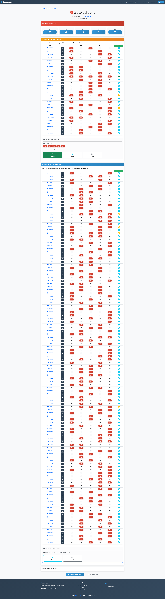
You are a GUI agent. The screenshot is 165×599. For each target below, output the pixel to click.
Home (43, 8)
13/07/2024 (50, 271)
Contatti (44, 588)
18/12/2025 (50, 498)
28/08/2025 (50, 435)
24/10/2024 (50, 315)
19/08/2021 (50, 63)
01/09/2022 (54, 8)
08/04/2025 (50, 378)
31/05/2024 (50, 111)
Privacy (50, 588)
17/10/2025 (50, 463)
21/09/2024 (50, 302)
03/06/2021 (50, 57)
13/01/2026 (50, 510)
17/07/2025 (50, 422)
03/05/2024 (50, 230)
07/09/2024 (50, 120)
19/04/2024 (50, 223)
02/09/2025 (50, 444)
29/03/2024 (50, 211)
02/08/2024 (50, 117)
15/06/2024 (50, 258)
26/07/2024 (50, 274)
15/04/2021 (50, 51)
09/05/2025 (50, 394)
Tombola (83, 589)
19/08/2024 (50, 293)
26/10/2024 (50, 318)
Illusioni (122, 2)
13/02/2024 (50, 192)
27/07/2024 (50, 277)
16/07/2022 (50, 73)
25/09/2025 (50, 450)
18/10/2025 (50, 469)
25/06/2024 (50, 264)
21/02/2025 (50, 368)
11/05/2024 (50, 233)
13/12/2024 (50, 343)
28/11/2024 (50, 337)
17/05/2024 (50, 236)
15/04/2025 (50, 384)
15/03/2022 (50, 67)
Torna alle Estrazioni (75, 574)
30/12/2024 (50, 359)
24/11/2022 (50, 82)
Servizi (144, 2)
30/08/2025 (50, 441)
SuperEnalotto (153, 2)
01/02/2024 (50, 189)
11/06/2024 (50, 114)
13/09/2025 (50, 447)
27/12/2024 (50, 346)
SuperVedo (7, 2)
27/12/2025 (50, 504)
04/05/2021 (50, 54)
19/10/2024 (50, 312)
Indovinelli (130, 2)
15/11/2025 (50, 485)
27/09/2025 (50, 457)
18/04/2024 (50, 220)
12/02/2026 (50, 130)
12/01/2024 (50, 176)
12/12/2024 (50, 340)
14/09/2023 (50, 98)
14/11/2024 (50, 327)
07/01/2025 (50, 362)
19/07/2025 (50, 428)
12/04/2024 (50, 217)
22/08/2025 (50, 431)
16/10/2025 (50, 460)
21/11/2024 (50, 331)
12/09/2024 (50, 299)
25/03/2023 (50, 89)
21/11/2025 (50, 495)
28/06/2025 (50, 416)
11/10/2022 (50, 79)
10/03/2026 (50, 539)
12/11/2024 (50, 324)
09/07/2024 (50, 267)
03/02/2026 (50, 520)
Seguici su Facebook (111, 584)
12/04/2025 (50, 381)
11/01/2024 (50, 173)
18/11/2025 (50, 491)
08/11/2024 (50, 321)
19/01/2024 (50, 101)
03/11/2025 (50, 126)
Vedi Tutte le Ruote (92, 574)
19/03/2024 (50, 207)
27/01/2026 (50, 517)
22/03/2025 (50, 375)
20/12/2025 (50, 501)
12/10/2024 (50, 308)
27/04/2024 (50, 108)
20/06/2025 (50, 413)
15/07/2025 (50, 419)
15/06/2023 (50, 95)
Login (56, 588)
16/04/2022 (50, 70)
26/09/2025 (50, 454)
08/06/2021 (50, 60)
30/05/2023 (50, 92)
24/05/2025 (50, 403)
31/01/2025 (50, 365)
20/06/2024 (50, 261)
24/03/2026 (50, 542)
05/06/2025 (50, 406)
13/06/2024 (50, 255)
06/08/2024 (50, 286)
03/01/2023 (50, 85)
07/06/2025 (50, 409)
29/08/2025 (50, 438)
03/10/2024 (50, 305)
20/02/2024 (50, 104)
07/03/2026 (50, 532)
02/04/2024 (50, 214)
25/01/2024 (50, 185)
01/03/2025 (50, 372)
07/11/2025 (50, 482)
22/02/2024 (50, 201)
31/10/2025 (50, 123)
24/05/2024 (50, 239)
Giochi (137, 2)
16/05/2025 (50, 400)
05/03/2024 (50, 204)
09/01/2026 (50, 507)
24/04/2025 (50, 390)
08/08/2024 (50, 290)
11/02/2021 (50, 48)
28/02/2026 (50, 133)
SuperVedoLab (78, 595)
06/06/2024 (50, 249)
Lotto (161, 2)
